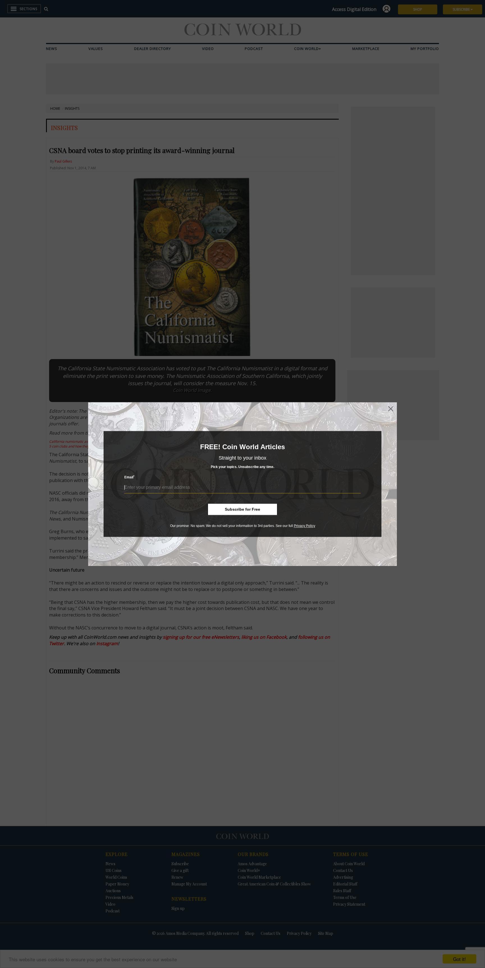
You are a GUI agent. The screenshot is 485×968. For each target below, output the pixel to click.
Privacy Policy (304, 526)
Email (129, 477)
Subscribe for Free (242, 509)
